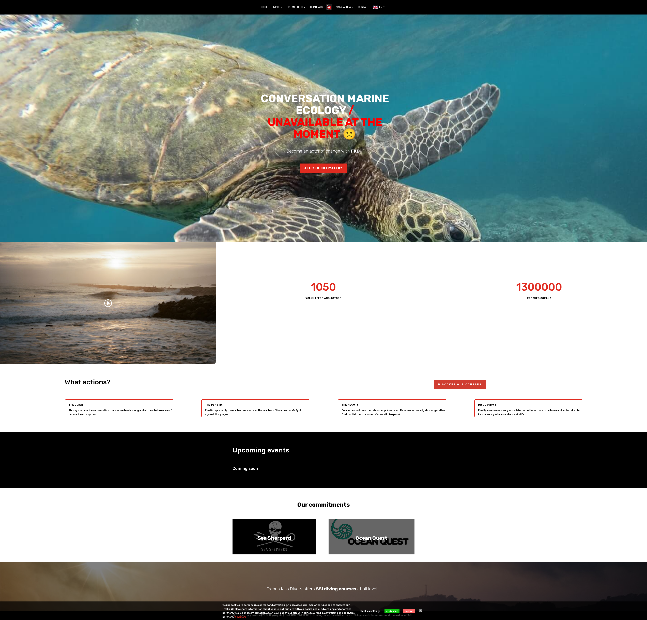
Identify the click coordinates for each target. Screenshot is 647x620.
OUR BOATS (316, 7)
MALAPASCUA (343, 7)
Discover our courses (460, 384)
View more (240, 617)
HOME (264, 7)
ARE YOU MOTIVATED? (323, 168)
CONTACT (363, 7)
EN (380, 7)
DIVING (275, 7)
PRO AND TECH (295, 7)
